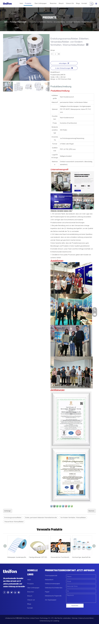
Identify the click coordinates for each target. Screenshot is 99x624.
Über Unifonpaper (33, 588)
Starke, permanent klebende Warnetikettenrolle (41, 517)
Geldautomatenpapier (52, 584)
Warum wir (31, 600)
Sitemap (74, 618)
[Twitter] (11, 592)
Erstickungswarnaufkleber (12, 517)
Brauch (29, 596)
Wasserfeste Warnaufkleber (14, 522)
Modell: (52, 72)
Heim (29, 580)
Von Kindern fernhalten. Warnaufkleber (73, 517)
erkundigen (63, 63)
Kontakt (30, 608)
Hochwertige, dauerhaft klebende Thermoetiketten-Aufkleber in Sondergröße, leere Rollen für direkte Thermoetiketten (82, 557)
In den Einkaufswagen (63, 68)
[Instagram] (18, 592)
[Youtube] (15, 592)
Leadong (56, 621)
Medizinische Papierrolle (53, 596)
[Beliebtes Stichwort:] (91, 3)
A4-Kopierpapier (50, 600)
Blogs (29, 604)
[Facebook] (4, 592)
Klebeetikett (49, 580)
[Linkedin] (8, 592)
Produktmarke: (55, 75)
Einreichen (75, 605)
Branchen (30, 592)
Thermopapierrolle (51, 575)
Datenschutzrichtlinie (86, 618)
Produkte (30, 584)
